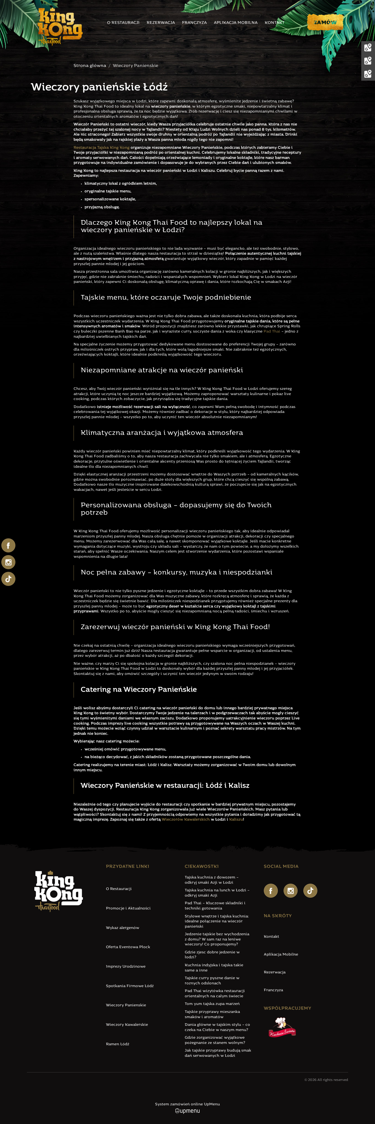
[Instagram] (291, 891)
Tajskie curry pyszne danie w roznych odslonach (212, 980)
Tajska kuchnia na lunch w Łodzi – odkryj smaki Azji (217, 893)
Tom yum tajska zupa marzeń (212, 1004)
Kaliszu (236, 819)
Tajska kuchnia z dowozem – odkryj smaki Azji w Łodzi (212, 880)
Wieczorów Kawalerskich (186, 819)
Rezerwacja (161, 23)
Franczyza (194, 23)
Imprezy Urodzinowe (125, 966)
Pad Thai (272, 331)
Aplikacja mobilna (236, 23)
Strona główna (90, 66)
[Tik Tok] (310, 891)
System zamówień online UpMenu (187, 1104)
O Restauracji (119, 889)
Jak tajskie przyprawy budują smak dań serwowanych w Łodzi (218, 1053)
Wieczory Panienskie (126, 1005)
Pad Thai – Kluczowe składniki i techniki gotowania (215, 906)
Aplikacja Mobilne (281, 954)
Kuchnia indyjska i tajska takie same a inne (214, 968)
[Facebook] (271, 891)
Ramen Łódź (117, 1044)
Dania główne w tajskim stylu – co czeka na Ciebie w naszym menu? (217, 1027)
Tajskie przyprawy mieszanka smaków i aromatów (212, 1014)
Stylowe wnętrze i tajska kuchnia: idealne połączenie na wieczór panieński (217, 921)
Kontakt (275, 23)
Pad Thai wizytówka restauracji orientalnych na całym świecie (215, 993)
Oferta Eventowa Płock (128, 947)
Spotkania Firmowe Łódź (130, 986)
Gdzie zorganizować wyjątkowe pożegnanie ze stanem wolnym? (215, 1040)
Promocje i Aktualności (128, 908)
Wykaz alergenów (122, 928)
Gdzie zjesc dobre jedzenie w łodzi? (212, 955)
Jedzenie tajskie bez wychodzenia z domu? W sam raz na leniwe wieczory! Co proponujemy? (217, 939)
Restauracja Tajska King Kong (102, 148)
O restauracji (123, 23)
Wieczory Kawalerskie (127, 1025)
